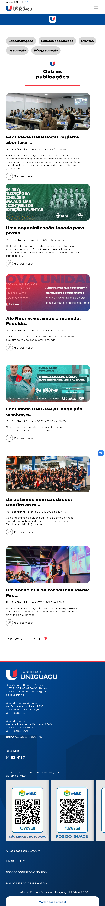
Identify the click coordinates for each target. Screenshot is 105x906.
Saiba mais (23, 176)
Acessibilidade (15, 2)
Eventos (87, 41)
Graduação (17, 50)
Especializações (21, 41)
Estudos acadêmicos (57, 41)
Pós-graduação (46, 50)
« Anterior (15, 638)
